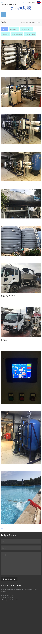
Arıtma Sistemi (17, 34)
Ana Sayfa (32, 22)
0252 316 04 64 (8, 595)
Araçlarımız (14, 29)
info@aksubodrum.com (11, 600)
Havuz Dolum (30, 34)
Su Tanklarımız (26, 29)
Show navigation (3, 14)
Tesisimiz (6, 34)
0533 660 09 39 (8, 597)
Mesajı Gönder (8, 579)
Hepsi (4, 29)
